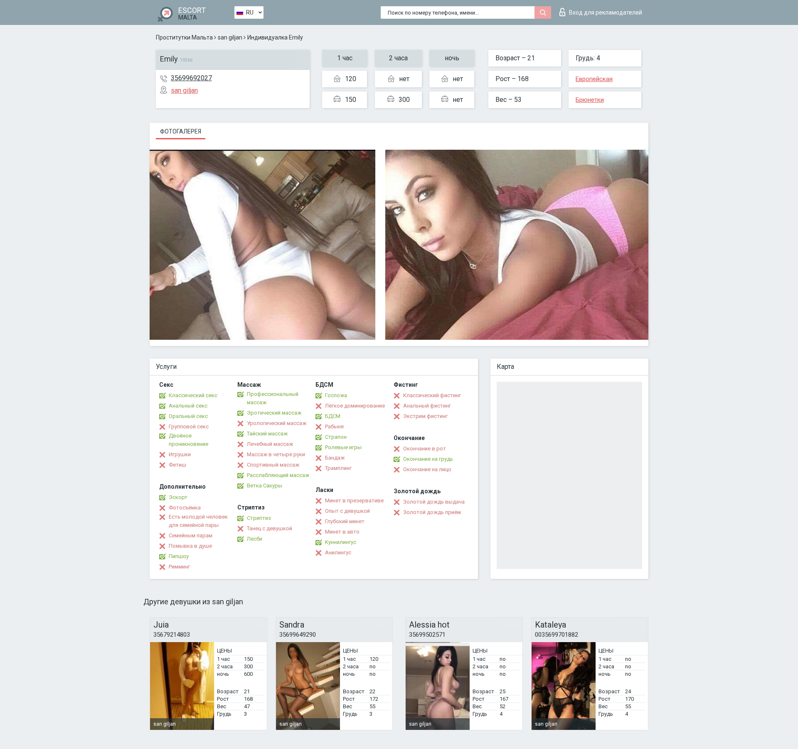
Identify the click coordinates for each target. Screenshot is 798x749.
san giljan (230, 37)
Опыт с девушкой (347, 511)
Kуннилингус (340, 542)
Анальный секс (188, 406)
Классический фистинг (432, 395)
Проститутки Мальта (184, 37)
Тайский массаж (267, 433)
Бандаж (335, 458)
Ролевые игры (343, 447)
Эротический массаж (274, 413)
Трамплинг (338, 468)
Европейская (594, 79)
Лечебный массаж (270, 444)
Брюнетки (590, 100)
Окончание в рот (424, 448)
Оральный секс (188, 416)
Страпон (336, 437)
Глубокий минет (345, 521)
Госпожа (336, 395)
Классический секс (193, 395)
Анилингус (338, 552)
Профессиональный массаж (272, 398)
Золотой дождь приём (432, 512)
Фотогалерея (180, 131)
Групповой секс (189, 426)
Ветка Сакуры (264, 485)
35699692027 (191, 78)
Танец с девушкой (269, 528)
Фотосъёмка (185, 507)
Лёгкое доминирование (355, 406)
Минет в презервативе (354, 500)
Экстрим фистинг (425, 416)
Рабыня (334, 426)
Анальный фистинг (427, 406)
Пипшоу (179, 556)
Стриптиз (259, 518)
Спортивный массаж (273, 465)
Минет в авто (342, 532)
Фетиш (177, 465)
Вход (605, 12)
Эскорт (178, 497)
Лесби (254, 539)
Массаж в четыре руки (276, 454)
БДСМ (332, 416)
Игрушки (180, 454)
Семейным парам (190, 535)
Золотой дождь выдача (434, 502)
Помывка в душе (190, 546)
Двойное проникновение (188, 440)
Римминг (179, 567)
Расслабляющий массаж (278, 475)
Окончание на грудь (428, 459)
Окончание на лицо (427, 469)
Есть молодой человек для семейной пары (198, 521)
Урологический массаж (276, 423)
